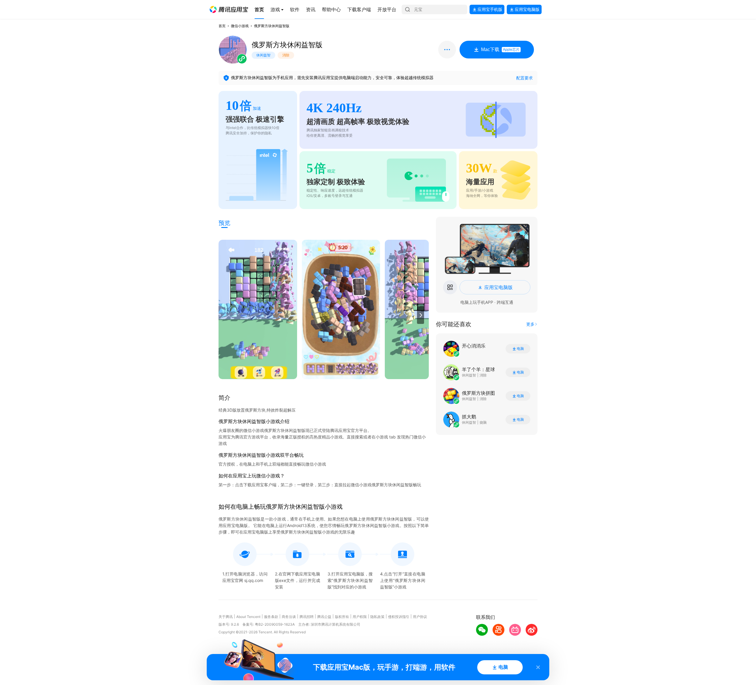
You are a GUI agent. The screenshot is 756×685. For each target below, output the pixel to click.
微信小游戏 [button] (240, 26)
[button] (229, 9)
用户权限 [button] (360, 616)
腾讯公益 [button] (324, 616)
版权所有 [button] (342, 616)
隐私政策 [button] (377, 616)
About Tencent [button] (248, 616)
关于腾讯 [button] (226, 616)
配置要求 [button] (524, 77)
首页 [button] (222, 26)
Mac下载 (500, 49)
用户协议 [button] (420, 616)
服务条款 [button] (271, 616)
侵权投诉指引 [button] (398, 616)
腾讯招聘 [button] (306, 616)
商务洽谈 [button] (289, 616)
